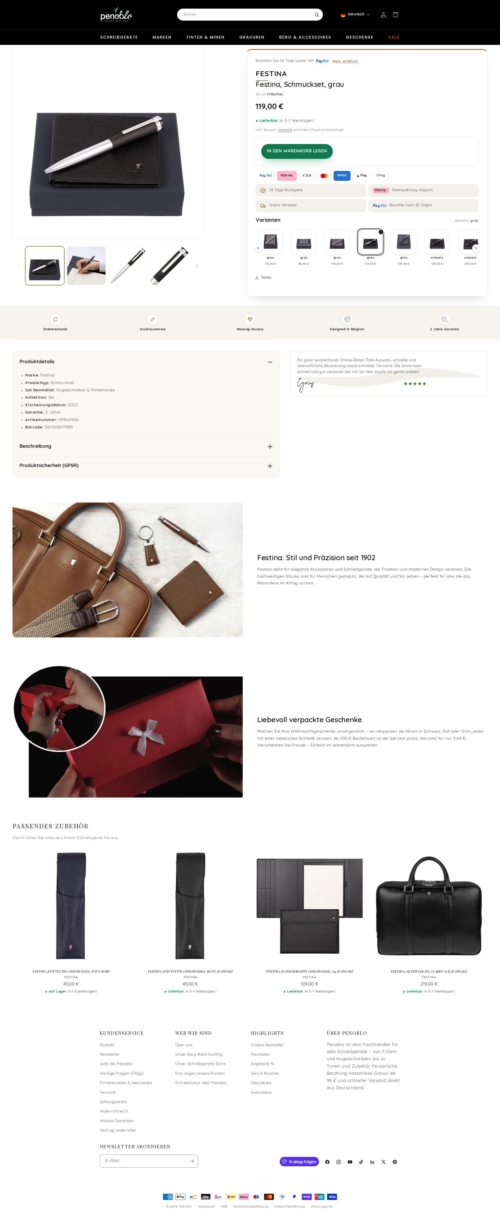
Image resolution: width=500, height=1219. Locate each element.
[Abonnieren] (192, 1161)
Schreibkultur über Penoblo (201, 1083)
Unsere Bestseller (267, 1045)
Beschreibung (35, 446)
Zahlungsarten (113, 1102)
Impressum (206, 1206)
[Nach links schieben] (18, 265)
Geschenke (360, 37)
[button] (396, 15)
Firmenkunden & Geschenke (126, 1083)
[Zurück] (258, 248)
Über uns (183, 1045)
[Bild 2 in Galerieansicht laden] (86, 265)
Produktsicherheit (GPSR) (49, 465)
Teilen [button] (266, 278)
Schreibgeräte (119, 37)
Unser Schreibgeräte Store (200, 1064)
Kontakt (107, 1045)
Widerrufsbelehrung (289, 1206)
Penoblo (185, 1206)
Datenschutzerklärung (251, 1206)
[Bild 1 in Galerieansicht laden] (44, 265)
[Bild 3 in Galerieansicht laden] (128, 265)
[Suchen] (316, 14)
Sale (394, 37)
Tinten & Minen (205, 37)
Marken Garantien (117, 1121)
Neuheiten (260, 1055)
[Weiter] (476, 248)
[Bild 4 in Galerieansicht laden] (169, 265)
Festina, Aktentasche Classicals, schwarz (429, 971)
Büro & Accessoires (305, 37)
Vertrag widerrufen (118, 1131)
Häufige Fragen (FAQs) (122, 1074)
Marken (162, 37)
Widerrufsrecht (114, 1112)
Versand (285, 130)
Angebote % (262, 1064)
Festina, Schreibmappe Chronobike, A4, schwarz (309, 971)
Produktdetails (37, 362)
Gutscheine (261, 1093)
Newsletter (110, 1055)
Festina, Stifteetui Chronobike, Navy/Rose (71, 971)
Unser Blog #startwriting (198, 1055)
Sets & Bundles (265, 1074)
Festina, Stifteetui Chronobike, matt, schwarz (190, 971)
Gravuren (252, 37)
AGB (224, 1206)
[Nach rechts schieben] (197, 265)
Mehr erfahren (346, 61)
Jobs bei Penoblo (116, 1064)
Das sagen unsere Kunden (200, 1074)
